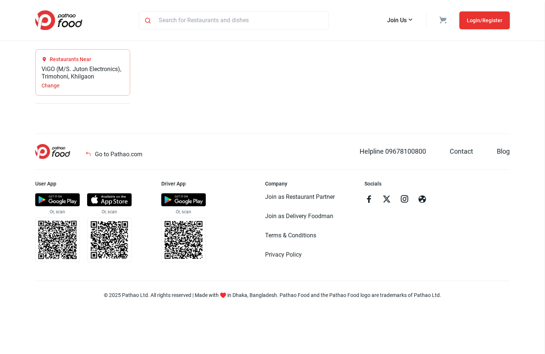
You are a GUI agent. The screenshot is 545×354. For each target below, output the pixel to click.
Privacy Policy (283, 254)
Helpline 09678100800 (393, 151)
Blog (503, 151)
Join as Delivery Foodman (299, 216)
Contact (461, 151)
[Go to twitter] (386, 200)
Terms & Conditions (290, 235)
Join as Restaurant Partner (300, 196)
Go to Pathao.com (117, 154)
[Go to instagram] (404, 200)
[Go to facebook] (368, 200)
